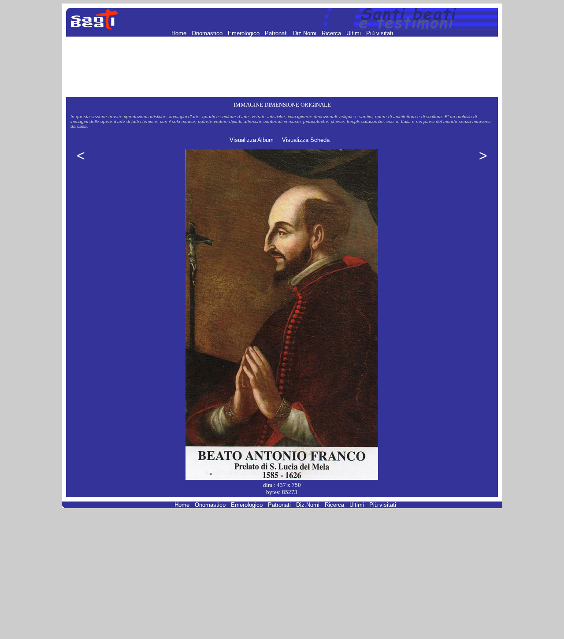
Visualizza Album (252, 140)
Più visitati (379, 33)
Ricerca (332, 33)
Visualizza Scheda (306, 140)
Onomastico (208, 33)
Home (179, 33)
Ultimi (354, 33)
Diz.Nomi (305, 33)
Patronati (277, 33)
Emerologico (244, 33)
